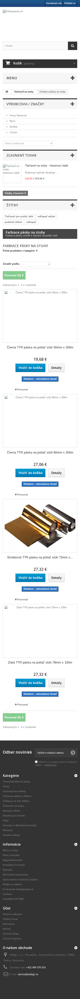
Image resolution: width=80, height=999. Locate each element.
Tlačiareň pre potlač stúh (19, 216)
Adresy (7, 928)
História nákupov (12, 914)
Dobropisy (9, 924)
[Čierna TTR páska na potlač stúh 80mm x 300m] (40, 421)
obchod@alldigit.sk (28, 974)
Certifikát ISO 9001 (13, 899)
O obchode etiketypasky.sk (18, 889)
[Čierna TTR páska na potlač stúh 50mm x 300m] (40, 316)
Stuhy (6, 786)
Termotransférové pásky (16, 781)
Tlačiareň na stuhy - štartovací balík (46, 165)
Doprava (7, 869)
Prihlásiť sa (69, 3)
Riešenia (8, 830)
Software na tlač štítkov (16, 801)
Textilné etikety (11, 835)
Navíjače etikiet (11, 810)
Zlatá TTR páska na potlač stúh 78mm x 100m (40, 662)
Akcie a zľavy (10, 850)
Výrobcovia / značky (25, 104)
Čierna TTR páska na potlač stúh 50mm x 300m (40, 347)
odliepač (31, 222)
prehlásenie (50, 765)
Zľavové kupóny (12, 938)
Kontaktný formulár (14, 865)
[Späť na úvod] (6, 92)
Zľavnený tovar (21, 155)
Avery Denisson (18, 115)
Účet (7, 908)
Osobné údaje (11, 933)
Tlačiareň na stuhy (13, 806)
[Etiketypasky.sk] (40, 21)
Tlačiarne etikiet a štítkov (17, 796)
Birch (12, 121)
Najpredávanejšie (13, 860)
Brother (13, 126)
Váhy (6, 820)
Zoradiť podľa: (11, 263)
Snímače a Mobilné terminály (19, 825)
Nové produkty (11, 855)
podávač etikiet (13, 222)
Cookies (7, 894)
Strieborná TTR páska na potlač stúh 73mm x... (40, 557)
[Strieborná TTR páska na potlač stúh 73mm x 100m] (40, 526)
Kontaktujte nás (54, 3)
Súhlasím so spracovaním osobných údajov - (56, 763)
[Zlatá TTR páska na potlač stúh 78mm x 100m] (40, 631)
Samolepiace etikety (14, 791)
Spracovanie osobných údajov (20, 879)
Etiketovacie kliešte (14, 815)
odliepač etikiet (46, 216)
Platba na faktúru (12, 884)
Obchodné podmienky (15, 874)
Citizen (13, 132)
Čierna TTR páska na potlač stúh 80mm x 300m (40, 452)
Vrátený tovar (10, 919)
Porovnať (22, 389)
